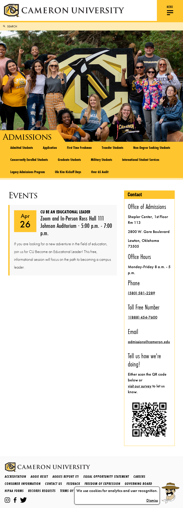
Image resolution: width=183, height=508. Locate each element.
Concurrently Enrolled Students (29, 159)
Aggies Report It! (65, 476)
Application (50, 147)
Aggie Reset (39, 476)
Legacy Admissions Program (27, 171)
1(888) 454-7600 (142, 317)
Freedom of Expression (102, 483)
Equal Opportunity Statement (106, 476)
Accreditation (15, 476)
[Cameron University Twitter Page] (23, 500)
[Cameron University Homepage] (64, 10)
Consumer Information (23, 483)
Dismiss (152, 500)
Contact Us (53, 483)
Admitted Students (21, 147)
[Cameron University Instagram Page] (7, 500)
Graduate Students (69, 159)
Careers (139, 476)
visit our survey (140, 386)
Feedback (73, 483)
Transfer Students (112, 147)
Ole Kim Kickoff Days (68, 171)
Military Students (101, 159)
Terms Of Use (70, 490)
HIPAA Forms (14, 490)
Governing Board (138, 483)
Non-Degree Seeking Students (151, 147)
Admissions (27, 136)
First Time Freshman (79, 147)
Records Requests (42, 490)
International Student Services (140, 159)
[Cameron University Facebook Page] (15, 500)
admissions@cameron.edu (149, 341)
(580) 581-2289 (141, 293)
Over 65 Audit (99, 171)
